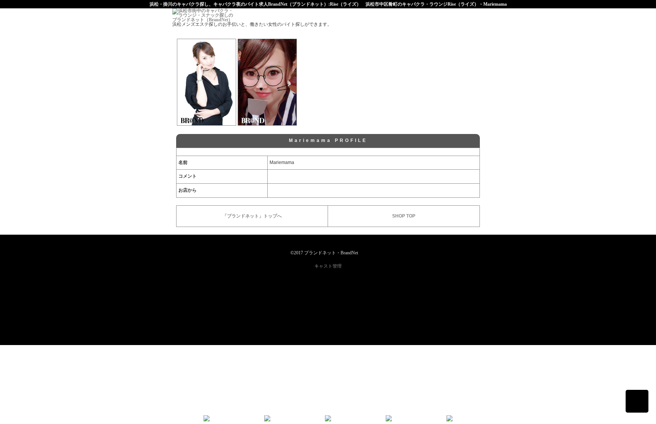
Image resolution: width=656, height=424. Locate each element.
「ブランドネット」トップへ (252, 216)
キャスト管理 (328, 266)
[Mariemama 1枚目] (206, 82)
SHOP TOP (403, 216)
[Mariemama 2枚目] (267, 82)
